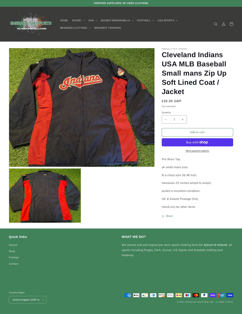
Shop (12, 251)
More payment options (197, 151)
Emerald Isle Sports (194, 302)
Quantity (166, 112)
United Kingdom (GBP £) (26, 299)
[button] (78, 20)
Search (13, 245)
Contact (13, 263)
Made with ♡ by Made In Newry (218, 302)
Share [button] (169, 216)
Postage (14, 257)
